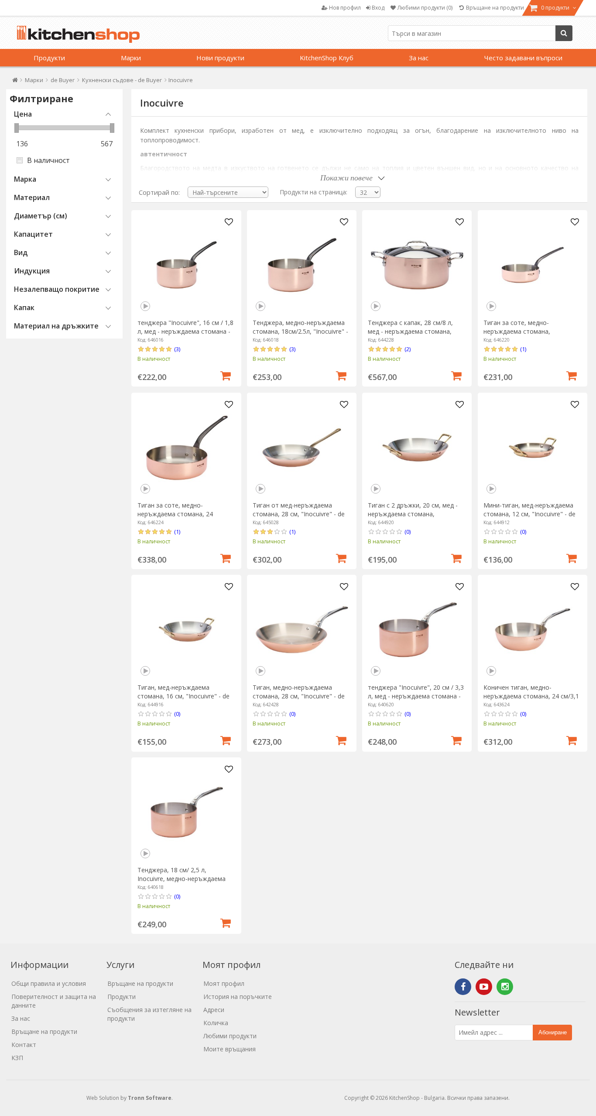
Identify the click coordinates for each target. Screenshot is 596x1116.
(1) (523, 349)
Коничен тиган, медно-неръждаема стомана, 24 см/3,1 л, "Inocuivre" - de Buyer (531, 696)
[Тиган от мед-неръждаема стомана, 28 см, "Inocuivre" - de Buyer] (302, 447)
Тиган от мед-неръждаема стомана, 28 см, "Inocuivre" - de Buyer (299, 514)
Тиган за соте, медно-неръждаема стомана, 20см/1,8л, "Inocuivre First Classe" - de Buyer (532, 335)
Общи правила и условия (48, 983)
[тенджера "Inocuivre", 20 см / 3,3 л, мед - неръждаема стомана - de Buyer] (417, 629)
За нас (418, 57)
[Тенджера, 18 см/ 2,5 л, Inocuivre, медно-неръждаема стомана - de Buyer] (186, 812)
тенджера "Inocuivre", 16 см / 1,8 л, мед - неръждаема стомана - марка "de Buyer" (185, 331)
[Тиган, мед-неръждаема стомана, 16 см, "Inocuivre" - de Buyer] (186, 629)
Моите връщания (229, 1049)
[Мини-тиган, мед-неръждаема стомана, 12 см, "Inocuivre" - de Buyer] (532, 447)
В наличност (48, 160)
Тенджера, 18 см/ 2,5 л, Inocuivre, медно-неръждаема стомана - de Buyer (181, 878)
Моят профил (223, 983)
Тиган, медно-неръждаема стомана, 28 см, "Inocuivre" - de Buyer (299, 696)
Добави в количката (225, 375)
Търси (563, 33)
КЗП (17, 1058)
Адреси (213, 1009)
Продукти (49, 57)
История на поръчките (237, 996)
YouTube (484, 986)
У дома (15, 82)
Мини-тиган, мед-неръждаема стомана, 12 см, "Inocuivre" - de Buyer (529, 514)
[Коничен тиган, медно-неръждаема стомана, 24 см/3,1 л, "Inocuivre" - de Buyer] (532, 629)
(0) (407, 532)
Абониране (552, 1032)
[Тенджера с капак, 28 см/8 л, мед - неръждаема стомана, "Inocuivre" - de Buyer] (417, 265)
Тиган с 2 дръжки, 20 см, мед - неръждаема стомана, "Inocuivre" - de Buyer (413, 514)
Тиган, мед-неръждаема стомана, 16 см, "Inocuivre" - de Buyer (183, 696)
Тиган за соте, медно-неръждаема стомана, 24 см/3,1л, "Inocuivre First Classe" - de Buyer (184, 518)
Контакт (23, 1044)
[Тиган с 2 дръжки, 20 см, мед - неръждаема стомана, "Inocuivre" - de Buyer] (417, 447)
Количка (215, 1023)
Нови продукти (220, 57)
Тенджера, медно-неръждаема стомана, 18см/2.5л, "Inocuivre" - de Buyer (300, 331)
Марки (131, 57)
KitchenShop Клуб (326, 57)
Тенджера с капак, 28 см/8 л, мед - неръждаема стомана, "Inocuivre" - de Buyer (410, 331)
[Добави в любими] (228, 222)
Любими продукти (230, 1036)
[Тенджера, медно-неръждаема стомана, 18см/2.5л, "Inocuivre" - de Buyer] (302, 265)
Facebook (463, 986)
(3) (177, 349)
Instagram (505, 986)
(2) (407, 349)
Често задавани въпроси (523, 57)
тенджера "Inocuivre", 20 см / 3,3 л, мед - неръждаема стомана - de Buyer (416, 696)
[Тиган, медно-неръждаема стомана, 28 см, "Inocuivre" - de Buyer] (302, 629)
